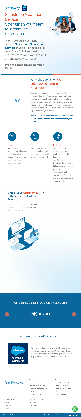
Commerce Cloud (61, 394)
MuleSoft (58, 391)
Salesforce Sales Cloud (62, 382)
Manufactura (7, 408)
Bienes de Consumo (9, 405)
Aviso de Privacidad (38, 415)
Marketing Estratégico (36, 394)
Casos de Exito (34, 405)
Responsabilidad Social (36, 399)
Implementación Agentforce (63, 388)
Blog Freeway (33, 402)
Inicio (31, 382)
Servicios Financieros (10, 399)
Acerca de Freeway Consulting (38, 385)
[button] (7, 314)
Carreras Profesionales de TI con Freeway (38, 390)
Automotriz (7, 402)
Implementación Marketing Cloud (65, 385)
